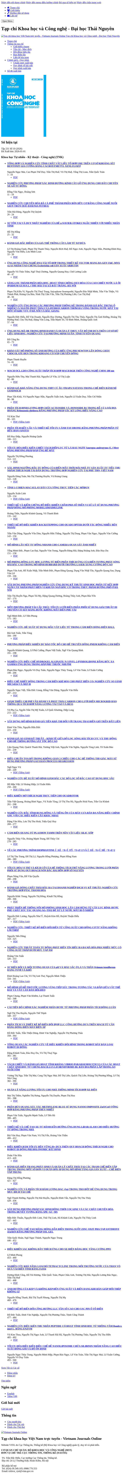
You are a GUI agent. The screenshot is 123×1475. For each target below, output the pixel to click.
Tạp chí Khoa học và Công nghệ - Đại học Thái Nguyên (93, 36)
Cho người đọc (14, 1421)
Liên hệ (13, 15)
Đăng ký (11, 1375)
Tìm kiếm (5, 1381)
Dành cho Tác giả (15, 1424)
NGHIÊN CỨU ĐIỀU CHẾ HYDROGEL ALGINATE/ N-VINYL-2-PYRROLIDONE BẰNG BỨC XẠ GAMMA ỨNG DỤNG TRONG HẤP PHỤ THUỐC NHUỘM (60, 663)
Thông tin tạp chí (15, 44)
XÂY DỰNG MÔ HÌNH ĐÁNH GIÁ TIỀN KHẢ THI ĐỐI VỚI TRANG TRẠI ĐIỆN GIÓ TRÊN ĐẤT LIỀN (64, 721)
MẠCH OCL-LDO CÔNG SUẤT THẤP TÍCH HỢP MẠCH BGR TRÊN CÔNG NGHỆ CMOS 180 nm (60, 370)
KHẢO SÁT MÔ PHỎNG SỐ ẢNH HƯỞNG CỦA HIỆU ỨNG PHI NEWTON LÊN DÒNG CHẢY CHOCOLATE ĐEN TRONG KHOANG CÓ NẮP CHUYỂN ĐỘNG (58, 352)
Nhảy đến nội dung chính (13, 2)
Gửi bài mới (7, 1409)
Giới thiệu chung (21, 46)
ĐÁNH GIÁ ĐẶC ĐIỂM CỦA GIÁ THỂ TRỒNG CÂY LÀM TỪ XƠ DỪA (46, 243)
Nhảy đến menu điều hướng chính (42, 2)
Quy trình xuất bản (22, 68)
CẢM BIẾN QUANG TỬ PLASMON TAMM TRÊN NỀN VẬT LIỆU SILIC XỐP (50, 833)
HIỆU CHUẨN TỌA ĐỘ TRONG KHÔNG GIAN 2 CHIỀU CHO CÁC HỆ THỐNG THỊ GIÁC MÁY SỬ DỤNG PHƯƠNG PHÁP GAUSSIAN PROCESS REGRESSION (62, 760)
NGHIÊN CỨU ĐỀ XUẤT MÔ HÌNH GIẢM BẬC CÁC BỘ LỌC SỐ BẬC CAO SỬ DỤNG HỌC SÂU (60, 778)
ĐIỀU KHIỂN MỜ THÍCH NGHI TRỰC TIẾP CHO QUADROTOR (43, 795)
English (10, 1393)
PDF (15, 177)
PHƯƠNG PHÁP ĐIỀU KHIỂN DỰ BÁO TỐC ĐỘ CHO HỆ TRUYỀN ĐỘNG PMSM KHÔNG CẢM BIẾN (63, 644)
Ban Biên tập (19, 54)
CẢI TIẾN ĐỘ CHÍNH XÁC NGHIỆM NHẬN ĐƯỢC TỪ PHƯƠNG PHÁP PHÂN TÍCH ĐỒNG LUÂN (61, 1007)
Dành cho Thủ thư (16, 1427)
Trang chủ (14, 7)
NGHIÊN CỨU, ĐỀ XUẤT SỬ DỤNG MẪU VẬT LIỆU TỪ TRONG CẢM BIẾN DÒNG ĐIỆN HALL (61, 627)
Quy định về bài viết (23, 65)
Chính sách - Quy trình (18, 60)
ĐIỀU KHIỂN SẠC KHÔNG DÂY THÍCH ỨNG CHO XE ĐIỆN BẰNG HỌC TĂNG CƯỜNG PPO (59, 1249)
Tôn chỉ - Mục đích (22, 49)
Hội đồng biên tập (21, 52)
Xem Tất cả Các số (10, 1368)
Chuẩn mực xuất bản (23, 63)
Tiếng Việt (12, 1396)
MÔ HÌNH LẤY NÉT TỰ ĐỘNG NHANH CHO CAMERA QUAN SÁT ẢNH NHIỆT (51, 544)
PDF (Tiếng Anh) (21, 422)
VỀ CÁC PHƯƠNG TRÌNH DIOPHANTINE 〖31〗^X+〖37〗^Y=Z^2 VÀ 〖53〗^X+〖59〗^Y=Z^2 (61, 850)
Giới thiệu (15, 10)
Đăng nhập (12, 1373)
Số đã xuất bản (14, 71)
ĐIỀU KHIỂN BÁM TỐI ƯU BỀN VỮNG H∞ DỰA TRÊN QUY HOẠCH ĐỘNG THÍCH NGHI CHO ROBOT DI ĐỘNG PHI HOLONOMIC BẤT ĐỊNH (60, 1148)
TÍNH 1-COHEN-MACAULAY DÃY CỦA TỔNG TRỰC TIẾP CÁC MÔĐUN (48, 487)
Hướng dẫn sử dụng (19, 13)
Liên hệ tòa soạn (21, 57)
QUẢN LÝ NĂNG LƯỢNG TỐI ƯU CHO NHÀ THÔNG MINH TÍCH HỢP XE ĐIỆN (52, 1089)
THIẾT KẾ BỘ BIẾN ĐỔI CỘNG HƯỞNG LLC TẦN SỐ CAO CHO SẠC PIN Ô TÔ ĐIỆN (55, 1308)
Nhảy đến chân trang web (89, 2)
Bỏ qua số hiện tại (67, 2)
